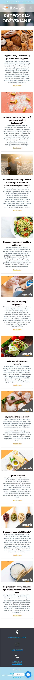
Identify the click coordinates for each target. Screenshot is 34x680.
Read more (17, 85)
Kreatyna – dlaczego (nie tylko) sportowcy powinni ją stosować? (17, 120)
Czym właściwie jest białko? (17, 417)
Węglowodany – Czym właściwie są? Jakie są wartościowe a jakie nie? (17, 590)
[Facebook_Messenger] (28, 674)
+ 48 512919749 (17, 662)
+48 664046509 (17, 664)
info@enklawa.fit (17, 650)
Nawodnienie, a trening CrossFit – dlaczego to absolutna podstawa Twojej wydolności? (17, 183)
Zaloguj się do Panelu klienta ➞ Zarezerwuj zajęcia (19, 2)
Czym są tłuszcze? (17, 475)
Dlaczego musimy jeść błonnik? (17, 532)
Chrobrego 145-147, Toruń (17, 638)
